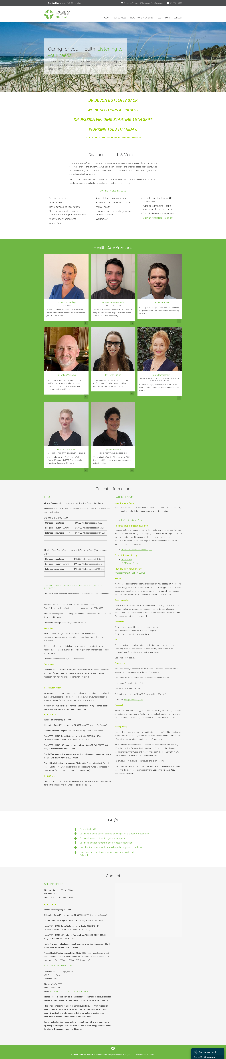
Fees (159, 18)
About (107, 18)
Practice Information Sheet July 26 (130, 573)
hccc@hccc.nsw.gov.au (133, 699)
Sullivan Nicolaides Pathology (158, 217)
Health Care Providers (141, 18)
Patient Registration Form (131, 520)
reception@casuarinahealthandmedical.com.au (69, 991)
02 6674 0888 (176, 3)
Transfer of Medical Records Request (136, 550)
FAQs (167, 18)
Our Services (120, 18)
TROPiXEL (151, 1055)
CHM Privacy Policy (130, 563)
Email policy (127, 559)
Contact (178, 18)
